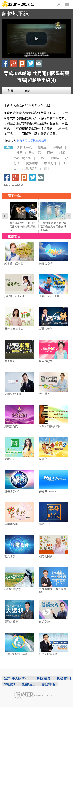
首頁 (10, 90)
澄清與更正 (28, 684)
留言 (28, 90)
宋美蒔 (54, 158)
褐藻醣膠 (32, 163)
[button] (36, 39)
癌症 (47, 168)
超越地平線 (15, 14)
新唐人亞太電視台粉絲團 (32, 140)
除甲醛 (57, 147)
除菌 (19, 152)
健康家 (42, 147)
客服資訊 (9, 684)
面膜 (50, 152)
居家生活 (35, 152)
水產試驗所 (30, 168)
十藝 (41, 158)
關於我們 (62, 678)
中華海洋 (50, 163)
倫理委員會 (48, 684)
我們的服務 (43, 678)
